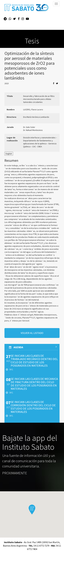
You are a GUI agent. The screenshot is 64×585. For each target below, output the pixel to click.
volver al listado (32, 333)
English (9, 153)
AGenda (18, 347)
